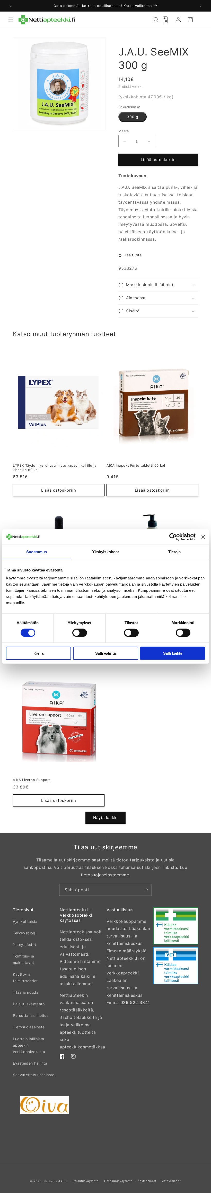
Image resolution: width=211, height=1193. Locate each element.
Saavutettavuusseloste (34, 1075)
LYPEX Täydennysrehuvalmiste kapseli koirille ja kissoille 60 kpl (54, 467)
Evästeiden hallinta (30, 1063)
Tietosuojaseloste (29, 1027)
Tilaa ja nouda (25, 992)
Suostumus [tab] (36, 551)
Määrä (123, 131)
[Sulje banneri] (203, 537)
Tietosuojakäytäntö (118, 1181)
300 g (132, 117)
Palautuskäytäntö (29, 1004)
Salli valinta (105, 653)
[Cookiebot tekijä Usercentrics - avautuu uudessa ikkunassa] (173, 537)
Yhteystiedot (24, 944)
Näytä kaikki (105, 817)
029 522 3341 (135, 1002)
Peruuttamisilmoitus (30, 1015)
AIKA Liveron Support (31, 780)
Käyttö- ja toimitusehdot (25, 977)
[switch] (79, 632)
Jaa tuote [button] (133, 255)
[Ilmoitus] (200, 5)
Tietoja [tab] (174, 551)
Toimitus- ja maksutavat (23, 959)
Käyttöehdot (147, 1181)
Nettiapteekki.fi (55, 1181)
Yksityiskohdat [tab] (105, 551)
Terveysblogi (24, 933)
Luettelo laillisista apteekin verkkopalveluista (29, 1045)
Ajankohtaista (25, 921)
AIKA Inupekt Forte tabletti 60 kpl (136, 465)
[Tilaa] (146, 890)
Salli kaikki (172, 653)
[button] (10, 19)
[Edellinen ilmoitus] (10, 5)
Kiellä (38, 653)
